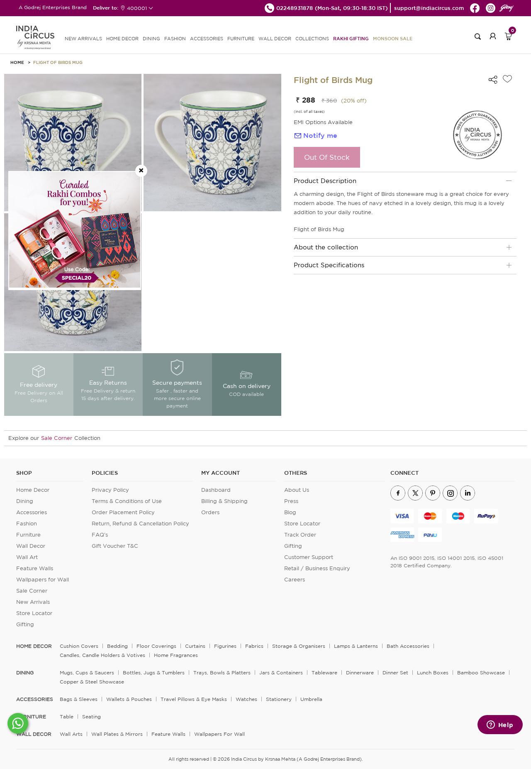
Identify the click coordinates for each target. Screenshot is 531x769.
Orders (210, 512)
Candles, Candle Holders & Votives (102, 655)
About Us (296, 490)
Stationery (279, 699)
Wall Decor (30, 546)
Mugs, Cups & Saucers (87, 672)
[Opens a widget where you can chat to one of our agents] (500, 725)
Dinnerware (360, 672)
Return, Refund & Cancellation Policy (140, 523)
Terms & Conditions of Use (127, 501)
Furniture (28, 535)
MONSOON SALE (392, 38)
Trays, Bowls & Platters (222, 672)
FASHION (175, 38)
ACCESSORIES (206, 38)
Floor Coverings (156, 646)
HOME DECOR (122, 38)
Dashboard (216, 490)
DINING (151, 38)
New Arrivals (33, 602)
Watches (246, 699)
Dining (24, 501)
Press (291, 501)
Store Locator (34, 613)
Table (66, 716)
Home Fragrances (176, 655)
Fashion (26, 523)
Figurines (225, 646)
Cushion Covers (79, 646)
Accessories (31, 512)
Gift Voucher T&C (115, 546)
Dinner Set (395, 672)
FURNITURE (240, 38)
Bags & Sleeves (78, 699)
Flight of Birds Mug (58, 62)
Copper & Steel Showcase (92, 681)
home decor (34, 646)
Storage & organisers (298, 646)
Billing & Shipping (224, 501)
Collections (312, 38)
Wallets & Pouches (129, 699)
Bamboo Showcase (481, 672)
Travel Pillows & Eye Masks (194, 699)
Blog (290, 512)
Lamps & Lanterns (356, 646)
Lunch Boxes (432, 672)
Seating (91, 716)
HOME (17, 62)
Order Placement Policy (123, 512)
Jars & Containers (281, 672)
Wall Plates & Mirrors (117, 734)
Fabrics (254, 646)
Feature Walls (34, 568)
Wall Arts (71, 734)
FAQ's (100, 535)
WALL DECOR (274, 38)
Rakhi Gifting (351, 38)
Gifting (25, 624)
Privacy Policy (110, 490)
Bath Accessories (408, 646)
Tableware (324, 672)
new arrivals (83, 38)
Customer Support (308, 557)
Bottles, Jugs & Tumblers (154, 672)
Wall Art (27, 557)
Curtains (195, 646)
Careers (294, 579)
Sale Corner (56, 438)
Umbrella (311, 699)
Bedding (117, 646)
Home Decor (32, 490)
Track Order (300, 535)
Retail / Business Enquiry (317, 568)
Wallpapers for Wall (42, 579)
